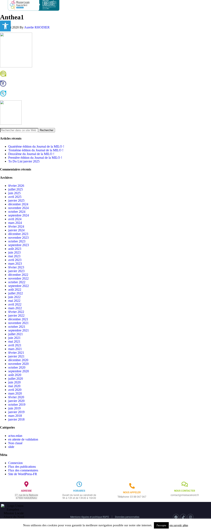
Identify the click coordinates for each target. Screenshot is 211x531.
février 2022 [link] (16, 312)
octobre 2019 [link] (16, 404)
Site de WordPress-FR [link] (22, 474)
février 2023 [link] (16, 267)
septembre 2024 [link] (18, 215)
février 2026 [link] (16, 185)
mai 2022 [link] (14, 300)
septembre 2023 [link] (18, 245)
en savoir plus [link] (179, 525)
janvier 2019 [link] (16, 412)
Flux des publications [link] (22, 466)
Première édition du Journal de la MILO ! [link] (35, 157)
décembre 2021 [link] (18, 319)
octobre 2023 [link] (16, 241)
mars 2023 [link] (15, 263)
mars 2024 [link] (15, 222)
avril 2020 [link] (14, 389)
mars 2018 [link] (15, 415)
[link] (5, 26)
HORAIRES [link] (79, 490)
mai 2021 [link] (14, 341)
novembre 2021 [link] (18, 323)
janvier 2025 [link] (16, 200)
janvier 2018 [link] (16, 419)
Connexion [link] (15, 463)
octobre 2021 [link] (16, 326)
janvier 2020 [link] (16, 401)
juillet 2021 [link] (15, 334)
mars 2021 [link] (15, 349)
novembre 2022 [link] (18, 278)
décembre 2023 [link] (18, 234)
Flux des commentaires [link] (23, 470)
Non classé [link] (15, 443)
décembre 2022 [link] (18, 274)
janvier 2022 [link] (16, 315)
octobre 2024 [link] (16, 211)
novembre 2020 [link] (18, 363)
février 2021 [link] (16, 352)
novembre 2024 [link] (18, 208)
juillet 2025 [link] (15, 189)
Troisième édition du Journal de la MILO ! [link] (35, 150)
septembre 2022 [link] (18, 286)
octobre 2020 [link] (16, 367)
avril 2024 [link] (14, 219)
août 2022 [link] (14, 289)
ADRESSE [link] (26, 490)
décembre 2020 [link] (18, 360)
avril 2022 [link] (14, 304)
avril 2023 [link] (14, 260)
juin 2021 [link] (14, 338)
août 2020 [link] (14, 375)
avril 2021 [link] (14, 345)
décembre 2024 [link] (18, 204)
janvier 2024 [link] (16, 230)
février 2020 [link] (16, 397)
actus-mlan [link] (15, 435)
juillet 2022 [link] (15, 293)
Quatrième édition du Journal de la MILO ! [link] (36, 146)
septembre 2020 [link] (18, 371)
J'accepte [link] (161, 525)
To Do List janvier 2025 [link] (24, 161)
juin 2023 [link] (14, 252)
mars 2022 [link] (15, 308)
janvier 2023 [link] (16, 271)
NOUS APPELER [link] (132, 492)
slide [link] (11, 447)
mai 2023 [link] (14, 256)
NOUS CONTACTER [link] (184, 490)
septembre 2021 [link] (18, 330)
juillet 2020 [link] (15, 378)
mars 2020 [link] (15, 393)
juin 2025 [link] (14, 193)
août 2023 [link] (14, 248)
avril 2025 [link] (14, 197)
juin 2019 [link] (14, 408)
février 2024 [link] (16, 226)
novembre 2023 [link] (18, 237)
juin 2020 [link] (14, 382)
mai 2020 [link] (14, 386)
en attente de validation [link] (23, 439)
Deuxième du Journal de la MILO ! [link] (31, 154)
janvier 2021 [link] (16, 356)
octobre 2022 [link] (16, 282)
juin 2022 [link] (14, 297)
